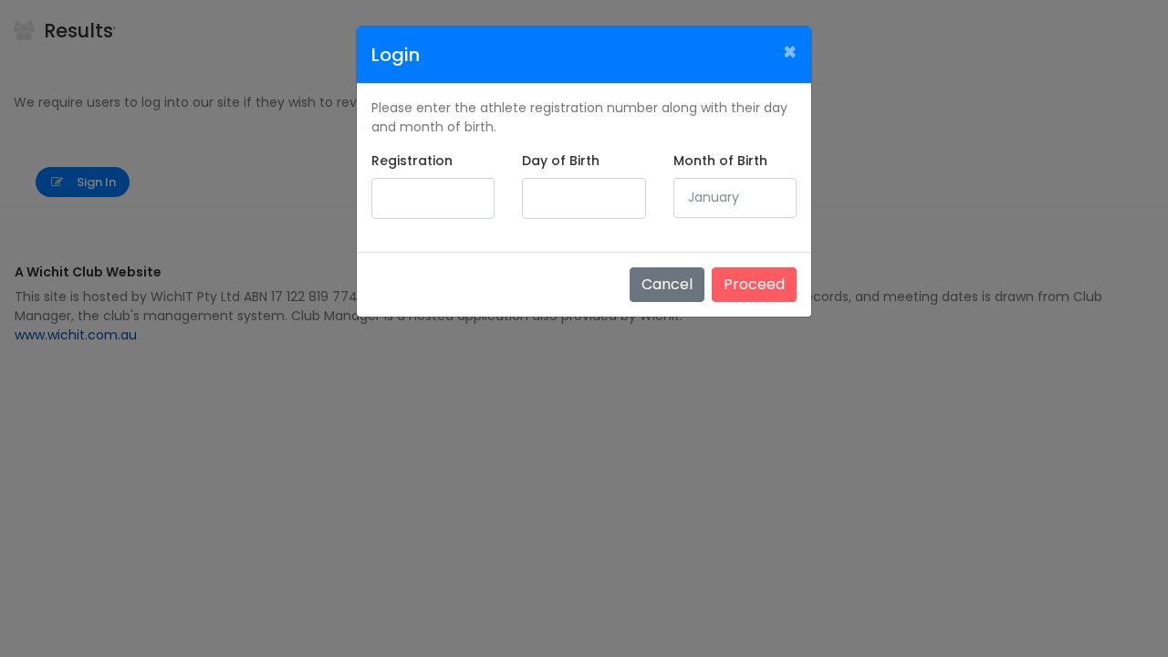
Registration (412, 160)
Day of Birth (561, 160)
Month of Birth (720, 160)
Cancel (667, 284)
